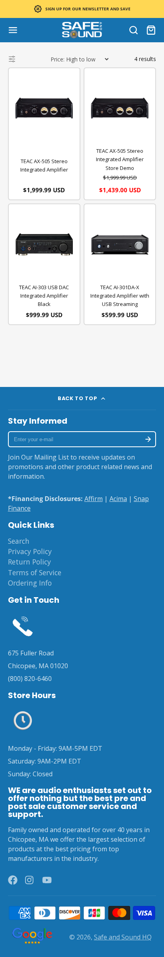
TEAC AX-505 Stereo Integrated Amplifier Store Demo (120, 159)
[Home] (82, 30)
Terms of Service (34, 572)
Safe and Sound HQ (123, 937)
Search (18, 541)
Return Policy (29, 561)
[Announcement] (82, 9)
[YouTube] (47, 880)
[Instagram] (30, 880)
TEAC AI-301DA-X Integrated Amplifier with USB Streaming (119, 296)
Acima (118, 498)
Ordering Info (30, 583)
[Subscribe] (148, 439)
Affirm (93, 498)
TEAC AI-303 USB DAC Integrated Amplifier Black (44, 296)
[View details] (22, 625)
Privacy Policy (30, 551)
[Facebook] (13, 880)
